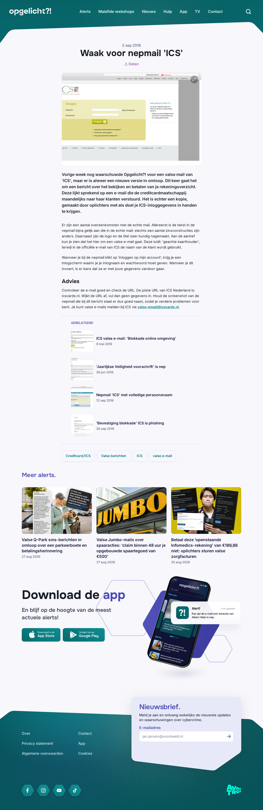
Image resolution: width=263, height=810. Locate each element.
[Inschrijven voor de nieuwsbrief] (229, 736)
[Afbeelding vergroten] (194, 79)
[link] (30, 11)
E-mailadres (150, 728)
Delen (134, 64)
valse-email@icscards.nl (158, 307)
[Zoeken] (248, 11)
